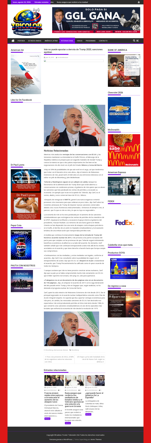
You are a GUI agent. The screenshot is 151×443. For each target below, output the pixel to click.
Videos (79, 41)
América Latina (51, 41)
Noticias (65, 350)
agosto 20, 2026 (71, 387)
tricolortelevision (62, 57)
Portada (21, 41)
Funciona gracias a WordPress (60, 439)
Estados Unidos (34, 41)
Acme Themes (96, 439)
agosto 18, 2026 (92, 387)
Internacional (67, 41)
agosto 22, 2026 (51, 387)
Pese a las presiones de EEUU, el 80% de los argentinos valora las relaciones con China (59, 359)
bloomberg (49, 350)
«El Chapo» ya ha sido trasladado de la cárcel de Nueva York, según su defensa (90, 359)
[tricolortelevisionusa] (13, 40)
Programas (91, 41)
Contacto (103, 41)
